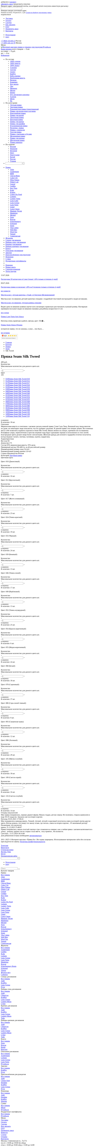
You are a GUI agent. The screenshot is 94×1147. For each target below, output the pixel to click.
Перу (12, 153)
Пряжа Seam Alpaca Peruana (11, 325)
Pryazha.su (5, 1064)
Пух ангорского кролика (19, 95)
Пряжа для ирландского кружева (23, 111)
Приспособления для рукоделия (18, 255)
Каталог (9, 345)
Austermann (14, 172)
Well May (13, 230)
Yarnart (12, 234)
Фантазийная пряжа (18, 113)
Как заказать (10, 25)
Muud (3, 1108)
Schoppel (13, 224)
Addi (3, 981)
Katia (12, 190)
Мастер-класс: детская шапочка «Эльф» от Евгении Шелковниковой (28, 295)
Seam (12, 226)
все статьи (5, 313)
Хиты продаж (11, 271)
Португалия (14, 155)
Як (11, 101)
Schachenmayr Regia (8, 966)
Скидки (9, 23)
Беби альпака (15, 76)
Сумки (8, 259)
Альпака (13, 68)
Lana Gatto (14, 201)
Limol (12, 207)
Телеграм (4, 846)
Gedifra (13, 186)
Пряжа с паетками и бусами (21, 134)
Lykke (3, 1004)
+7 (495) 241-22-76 (8, 43)
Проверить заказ (12, 29)
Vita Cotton (14, 228)
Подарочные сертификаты (16, 261)
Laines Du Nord (16, 194)
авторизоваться (35, 836)
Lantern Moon (6, 1002)
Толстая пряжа (15, 132)
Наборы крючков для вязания (17, 246)
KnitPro (4, 983)
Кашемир (13, 82)
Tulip (3, 1018)
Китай (12, 157)
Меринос (13, 88)
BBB (12, 174)
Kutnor (12, 192)
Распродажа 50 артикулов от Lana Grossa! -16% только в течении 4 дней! (29, 279)
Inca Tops (13, 188)
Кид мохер (14, 84)
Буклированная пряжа (18, 126)
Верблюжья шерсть (17, 78)
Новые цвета (11, 267)
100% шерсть (15, 63)
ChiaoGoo (4, 995)
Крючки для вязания (13, 244)
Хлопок (13, 97)
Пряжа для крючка (17, 138)
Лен (11, 86)
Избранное (5, 55)
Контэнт (4, 1049)
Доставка (9, 18)
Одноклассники (7, 850)
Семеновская (15, 236)
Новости (4, 1132)
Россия (12, 159)
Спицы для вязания (13, 240)
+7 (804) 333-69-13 (8, 41)
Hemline (4, 1083)
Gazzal (12, 184)
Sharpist (4, 1101)
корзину (13, 2)
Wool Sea (13, 232)
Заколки (9, 253)
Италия (13, 147)
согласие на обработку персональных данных (38, 12)
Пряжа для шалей (17, 115)
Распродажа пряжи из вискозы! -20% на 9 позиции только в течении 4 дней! (31, 287)
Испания (13, 151)
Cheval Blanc (15, 176)
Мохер (12, 90)
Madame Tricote (16, 211)
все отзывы (5, 333)
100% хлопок (15, 61)
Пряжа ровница (16, 142)
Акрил (12, 72)
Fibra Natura (14, 180)
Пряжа (8, 167)
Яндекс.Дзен (6, 852)
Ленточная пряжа (17, 117)
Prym (3, 987)
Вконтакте (5, 848)
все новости (5, 291)
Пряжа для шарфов (17, 124)
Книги (8, 248)
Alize (12, 170)
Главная (9, 342)
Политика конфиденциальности (32, 842)
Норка (12, 93)
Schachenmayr (15, 221)
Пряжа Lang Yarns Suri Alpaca (12, 317)
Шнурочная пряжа (17, 140)
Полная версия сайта (9, 856)
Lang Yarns (14, 205)
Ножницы (9, 257)
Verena (3, 970)
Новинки (9, 265)
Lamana (13, 197)
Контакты (9, 31)
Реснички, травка (17, 128)
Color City (14, 178)
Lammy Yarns (15, 199)
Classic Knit (5, 1081)
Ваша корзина (6, 49)
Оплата (8, 20)
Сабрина (4, 975)
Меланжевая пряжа (17, 136)
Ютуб (3, 854)
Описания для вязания (14, 251)
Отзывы (4, 1137)
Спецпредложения (13, 269)
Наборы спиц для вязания (16, 242)
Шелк (12, 99)
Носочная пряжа (16, 120)
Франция (13, 149)
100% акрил (14, 65)
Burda (3, 1047)
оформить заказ (7, 4)
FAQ (7, 27)
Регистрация (10, 35)
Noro (12, 217)
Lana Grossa (14, 203)
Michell (13, 215)
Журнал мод (5, 972)
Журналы (9, 238)
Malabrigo (14, 213)
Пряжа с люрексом (17, 130)
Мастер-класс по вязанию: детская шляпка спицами (21, 303)
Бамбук (13, 74)
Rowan (12, 219)
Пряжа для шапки (17, 122)
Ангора (13, 70)
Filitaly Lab (14, 182)
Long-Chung (14, 209)
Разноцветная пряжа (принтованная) (24, 109)
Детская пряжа (16, 105)
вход (7, 37)
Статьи (3, 1135)
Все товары (5, 875)
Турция (13, 161)
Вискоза (13, 80)
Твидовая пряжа (16, 107)
